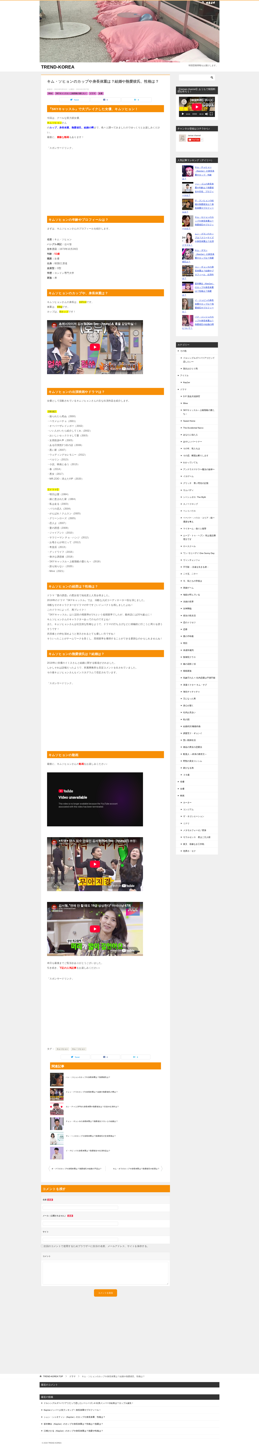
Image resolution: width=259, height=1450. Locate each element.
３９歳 (186, 775)
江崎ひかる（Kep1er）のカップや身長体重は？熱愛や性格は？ (73, 1431)
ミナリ (186, 823)
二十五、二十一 (190, 574)
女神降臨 (187, 608)
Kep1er (186, 382)
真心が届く (188, 705)
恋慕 (185, 629)
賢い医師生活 (189, 740)
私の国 (186, 719)
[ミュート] (206, 113)
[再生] (182, 113)
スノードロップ (190, 504)
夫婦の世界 (188, 601)
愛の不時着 (188, 636)
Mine (50, 93)
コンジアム (188, 809)
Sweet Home (189, 421)
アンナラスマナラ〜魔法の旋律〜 (199, 469)
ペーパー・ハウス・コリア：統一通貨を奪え (199, 520)
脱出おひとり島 (190, 368)
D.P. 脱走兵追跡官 (191, 396)
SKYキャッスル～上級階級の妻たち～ (71, 93)
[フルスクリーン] (211, 113)
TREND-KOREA (57, 66)
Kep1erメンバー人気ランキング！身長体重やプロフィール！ (72, 1410)
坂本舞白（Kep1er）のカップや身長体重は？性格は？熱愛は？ (73, 1424)
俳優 (182, 781)
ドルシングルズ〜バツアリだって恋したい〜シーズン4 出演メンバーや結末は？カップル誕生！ (89, 1403)
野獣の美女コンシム (192, 761)
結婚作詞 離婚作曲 (192, 726)
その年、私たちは (191, 448)
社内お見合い (189, 712)
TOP (53, 1376)
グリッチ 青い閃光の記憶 (195, 483)
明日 (185, 643)
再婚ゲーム (188, 588)
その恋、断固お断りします (195, 455)
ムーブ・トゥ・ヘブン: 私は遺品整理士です (199, 537)
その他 (183, 351)
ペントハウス (189, 511)
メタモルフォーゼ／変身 (194, 830)
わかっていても (190, 462)
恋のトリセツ (189, 622)
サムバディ (188, 490)
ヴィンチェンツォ (191, 560)
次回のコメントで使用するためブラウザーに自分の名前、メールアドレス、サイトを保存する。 (96, 1246)
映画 (182, 795)
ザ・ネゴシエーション (193, 816)
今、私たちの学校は (192, 581)
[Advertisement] (105, 181)
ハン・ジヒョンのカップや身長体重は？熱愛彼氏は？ (88, 1077)
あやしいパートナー (192, 441)
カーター (187, 802)
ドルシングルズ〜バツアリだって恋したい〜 (199, 360)
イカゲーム (188, 476)
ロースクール (189, 546)
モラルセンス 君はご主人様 (196, 837)
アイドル (184, 375)
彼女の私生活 (189, 615)
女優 (100, 93)
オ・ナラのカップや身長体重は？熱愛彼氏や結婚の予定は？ (77, 1169)
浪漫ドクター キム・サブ (195, 685)
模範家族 (187, 671)
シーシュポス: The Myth (194, 497)
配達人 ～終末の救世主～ (195, 754)
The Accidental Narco (193, 428)
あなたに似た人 (190, 435)
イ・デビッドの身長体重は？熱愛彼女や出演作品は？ (88, 1151)
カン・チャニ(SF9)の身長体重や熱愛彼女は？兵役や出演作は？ (92, 1107)
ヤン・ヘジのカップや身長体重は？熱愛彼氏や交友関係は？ (91, 1136)
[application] (197, 107)
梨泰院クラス (189, 657)
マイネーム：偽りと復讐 (194, 528)
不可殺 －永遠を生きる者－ (196, 567)
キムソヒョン (62, 1049)
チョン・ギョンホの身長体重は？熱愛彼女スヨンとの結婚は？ (92, 1121)
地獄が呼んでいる (191, 594)
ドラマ (92, 93)
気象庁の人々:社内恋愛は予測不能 (199, 678)
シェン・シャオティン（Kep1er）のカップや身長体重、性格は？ (74, 1417)
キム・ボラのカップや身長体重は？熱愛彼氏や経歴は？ (136, 1169)
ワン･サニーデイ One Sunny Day (198, 553)
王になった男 (189, 698)
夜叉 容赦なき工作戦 (193, 844)
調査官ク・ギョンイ (192, 733)
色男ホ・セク (189, 851)
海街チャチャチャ (191, 692)
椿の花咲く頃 (189, 664)
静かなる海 (188, 768)
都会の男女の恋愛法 (192, 747)
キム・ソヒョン (78, 1049)
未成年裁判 (188, 650)
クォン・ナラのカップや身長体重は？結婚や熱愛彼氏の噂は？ (92, 1092)
